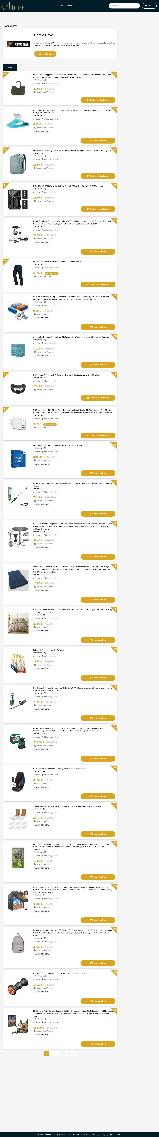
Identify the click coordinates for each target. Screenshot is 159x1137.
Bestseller (69, 6)
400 (68, 1053)
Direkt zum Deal (99, 141)
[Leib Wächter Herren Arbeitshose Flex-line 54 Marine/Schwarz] (18, 275)
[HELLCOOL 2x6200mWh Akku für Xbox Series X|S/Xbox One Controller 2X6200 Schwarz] (18, 199)
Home (40, 1134)
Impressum (86, 1134)
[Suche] (138, 5)
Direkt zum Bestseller (99, 100)
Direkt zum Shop (46, 54)
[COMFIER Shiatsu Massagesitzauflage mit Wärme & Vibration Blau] (18, 782)
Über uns (47, 1134)
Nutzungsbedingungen (101, 1134)
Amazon (36, 83)
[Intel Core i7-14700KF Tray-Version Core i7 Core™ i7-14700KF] (18, 459)
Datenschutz (116, 1134)
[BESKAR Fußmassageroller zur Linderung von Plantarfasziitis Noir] (18, 986)
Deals (60, 6)
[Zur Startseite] (12, 6)
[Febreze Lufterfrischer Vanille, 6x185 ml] (18, 663)
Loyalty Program (59, 1134)
